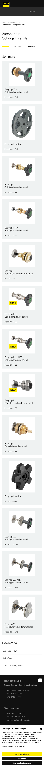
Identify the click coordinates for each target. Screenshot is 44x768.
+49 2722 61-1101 (14, 697)
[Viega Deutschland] (6, 3)
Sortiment (18, 46)
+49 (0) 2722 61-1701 (16, 717)
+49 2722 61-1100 (14, 694)
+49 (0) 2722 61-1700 (16, 713)
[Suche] (40, 11)
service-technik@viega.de (18, 690)
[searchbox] (20, 11)
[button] (22, 651)
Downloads (32, 46)
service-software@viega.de (18, 720)
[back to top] (40, 680)
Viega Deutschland (9, 22)
